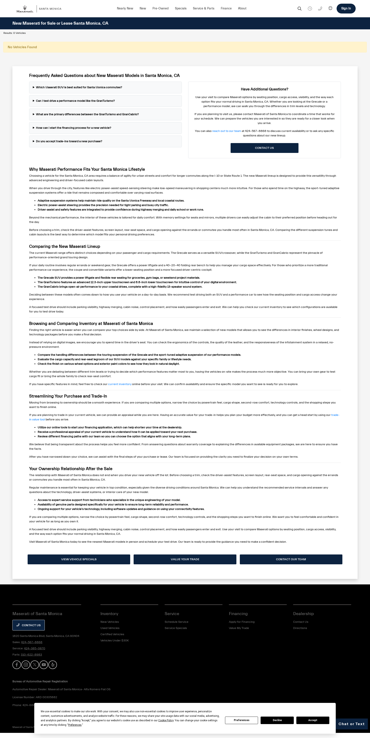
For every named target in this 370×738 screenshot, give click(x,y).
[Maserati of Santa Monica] (41, 8)
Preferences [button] (75, 724)
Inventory (109, 613)
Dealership (303, 613)
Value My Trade (239, 628)
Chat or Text (352, 724)
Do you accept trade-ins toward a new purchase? (69, 141)
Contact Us (264, 148)
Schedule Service (176, 622)
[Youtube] (43, 664)
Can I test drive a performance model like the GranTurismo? (75, 101)
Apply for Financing (242, 622)
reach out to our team (226, 131)
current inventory (119, 384)
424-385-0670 (34, 648)
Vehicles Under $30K (114, 640)
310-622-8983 (31, 654)
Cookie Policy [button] (165, 720)
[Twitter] (34, 664)
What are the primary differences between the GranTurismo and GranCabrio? (87, 114)
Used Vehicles (109, 628)
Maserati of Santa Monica (27, 727)
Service (172, 613)
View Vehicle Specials (79, 559)
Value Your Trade (185, 559)
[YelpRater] (52, 664)
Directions (300, 628)
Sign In (346, 8)
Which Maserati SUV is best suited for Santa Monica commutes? (79, 87)
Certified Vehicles (112, 634)
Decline (277, 720)
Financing (238, 613)
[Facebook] (16, 664)
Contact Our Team (291, 559)
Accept (312, 720)
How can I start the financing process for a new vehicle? (73, 128)
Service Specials (176, 628)
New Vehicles (109, 622)
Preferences (241, 720)
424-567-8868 (31, 642)
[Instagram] (25, 664)
